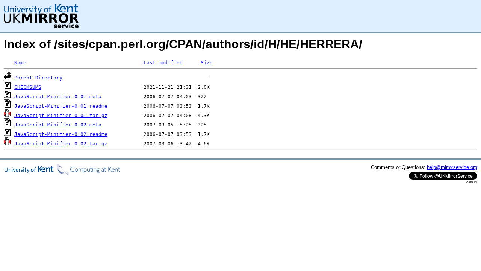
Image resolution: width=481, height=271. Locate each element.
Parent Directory (38, 78)
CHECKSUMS (27, 87)
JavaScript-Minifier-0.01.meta (57, 96)
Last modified (163, 62)
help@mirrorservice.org (452, 167)
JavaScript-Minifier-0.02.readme (60, 134)
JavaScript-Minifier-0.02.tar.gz (60, 143)
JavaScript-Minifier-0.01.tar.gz (60, 115)
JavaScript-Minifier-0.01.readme (60, 106)
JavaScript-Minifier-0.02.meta (57, 125)
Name (20, 62)
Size (207, 62)
